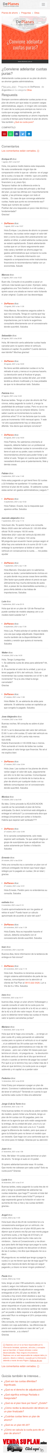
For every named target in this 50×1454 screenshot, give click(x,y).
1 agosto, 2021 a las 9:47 (11, 162)
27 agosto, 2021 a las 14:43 (12, 396)
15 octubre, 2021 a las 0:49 (11, 799)
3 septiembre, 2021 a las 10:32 (15, 501)
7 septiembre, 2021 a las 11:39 (15, 566)
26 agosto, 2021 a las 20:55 (12, 338)
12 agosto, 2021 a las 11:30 (14, 306)
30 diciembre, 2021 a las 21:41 (13, 1182)
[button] (4, 133)
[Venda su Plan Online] (25, 1445)
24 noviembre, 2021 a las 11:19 (15, 969)
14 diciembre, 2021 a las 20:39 (13, 1081)
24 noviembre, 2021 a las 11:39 (15, 927)
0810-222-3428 (32, 982)
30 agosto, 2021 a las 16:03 (14, 437)
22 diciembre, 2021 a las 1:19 (12, 1106)
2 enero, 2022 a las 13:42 (11, 1279)
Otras (29, 89)
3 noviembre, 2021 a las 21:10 (13, 905)
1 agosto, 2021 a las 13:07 (13, 226)
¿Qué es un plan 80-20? (17, 1424)
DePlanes (9, 223)
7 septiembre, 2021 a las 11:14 (13, 521)
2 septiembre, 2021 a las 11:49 (13, 476)
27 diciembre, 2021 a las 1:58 (12, 1151)
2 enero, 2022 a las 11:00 (11, 1218)
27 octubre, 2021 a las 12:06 (14, 831)
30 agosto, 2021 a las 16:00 (14, 364)
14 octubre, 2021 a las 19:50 (12, 719)
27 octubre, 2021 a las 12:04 (14, 764)
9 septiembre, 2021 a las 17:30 (15, 626)
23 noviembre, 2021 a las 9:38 (13, 950)
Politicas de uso (36, 1360)
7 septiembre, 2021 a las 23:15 (13, 604)
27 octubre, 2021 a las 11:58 (14, 697)
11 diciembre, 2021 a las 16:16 (13, 1029)
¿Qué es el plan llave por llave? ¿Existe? (25, 1403)
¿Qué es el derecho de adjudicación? (24, 1389)
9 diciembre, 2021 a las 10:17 (12, 997)
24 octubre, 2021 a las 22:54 (12, 860)
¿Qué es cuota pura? (24, 122)
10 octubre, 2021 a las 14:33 (12, 655)
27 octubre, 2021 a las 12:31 (14, 886)
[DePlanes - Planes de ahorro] (11, 4)
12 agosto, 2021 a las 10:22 (12, 277)
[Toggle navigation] (43, 4)
